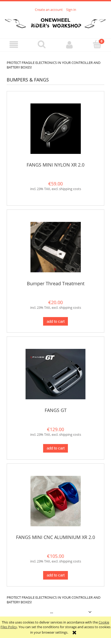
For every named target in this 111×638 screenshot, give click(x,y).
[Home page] (55, 22)
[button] (14, 45)
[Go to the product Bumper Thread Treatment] (55, 247)
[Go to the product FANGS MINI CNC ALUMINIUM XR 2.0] (55, 501)
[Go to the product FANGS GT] (55, 374)
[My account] (69, 45)
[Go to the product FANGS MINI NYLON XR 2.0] (55, 128)
